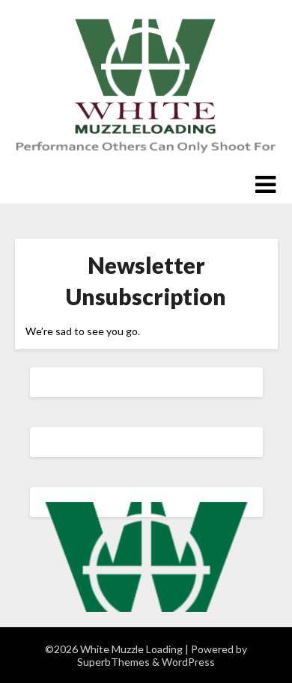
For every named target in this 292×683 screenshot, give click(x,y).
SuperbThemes (113, 661)
